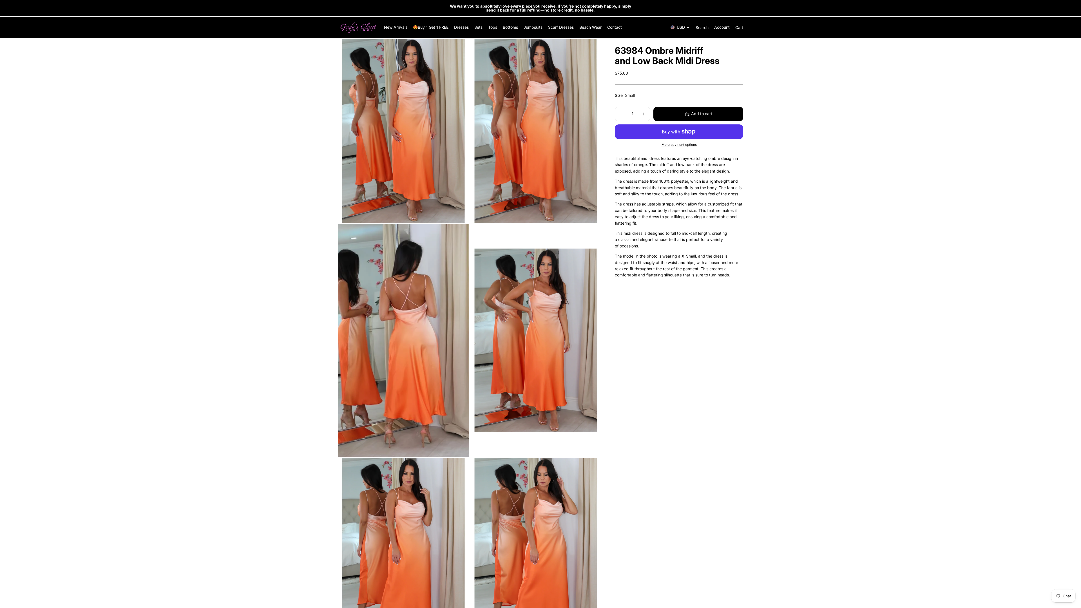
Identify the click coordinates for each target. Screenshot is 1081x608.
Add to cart (701, 113)
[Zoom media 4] (535, 340)
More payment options (679, 145)
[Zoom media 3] (403, 340)
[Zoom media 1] (403, 131)
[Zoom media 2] (535, 131)
